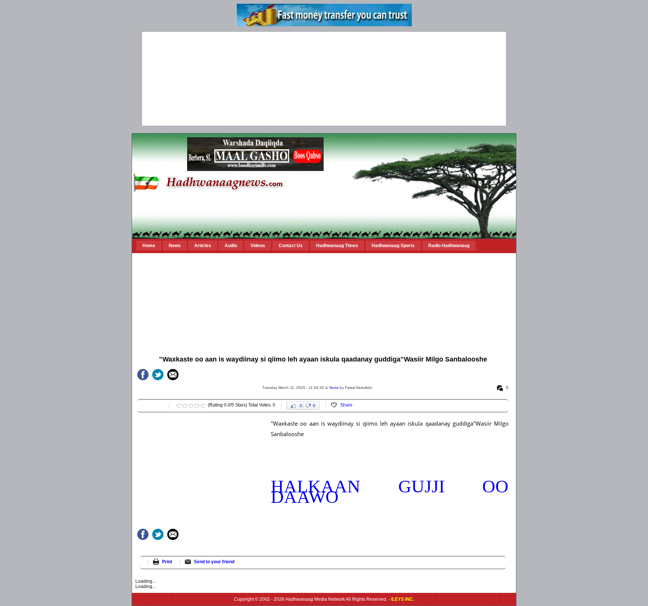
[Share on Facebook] (142, 374)
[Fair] (185, 406)
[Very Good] (197, 406)
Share (346, 405)
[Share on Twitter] (158, 374)
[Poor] (179, 406)
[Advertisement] (324, 79)
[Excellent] (203, 406)
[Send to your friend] (172, 374)
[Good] (191, 406)
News (334, 388)
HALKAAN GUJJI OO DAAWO (389, 491)
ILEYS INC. (402, 599)
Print (167, 561)
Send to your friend (214, 561)
